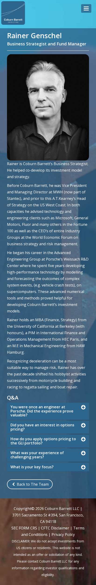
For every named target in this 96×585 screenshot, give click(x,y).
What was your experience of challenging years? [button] (37, 455)
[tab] (48, 411)
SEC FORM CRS (24, 528)
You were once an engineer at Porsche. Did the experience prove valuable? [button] (41, 411)
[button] (86, 8)
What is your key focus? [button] (32, 467)
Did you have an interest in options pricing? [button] (42, 427)
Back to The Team (32, 484)
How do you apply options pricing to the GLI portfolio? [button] (43, 441)
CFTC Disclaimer (55, 528)
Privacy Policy (63, 534)
